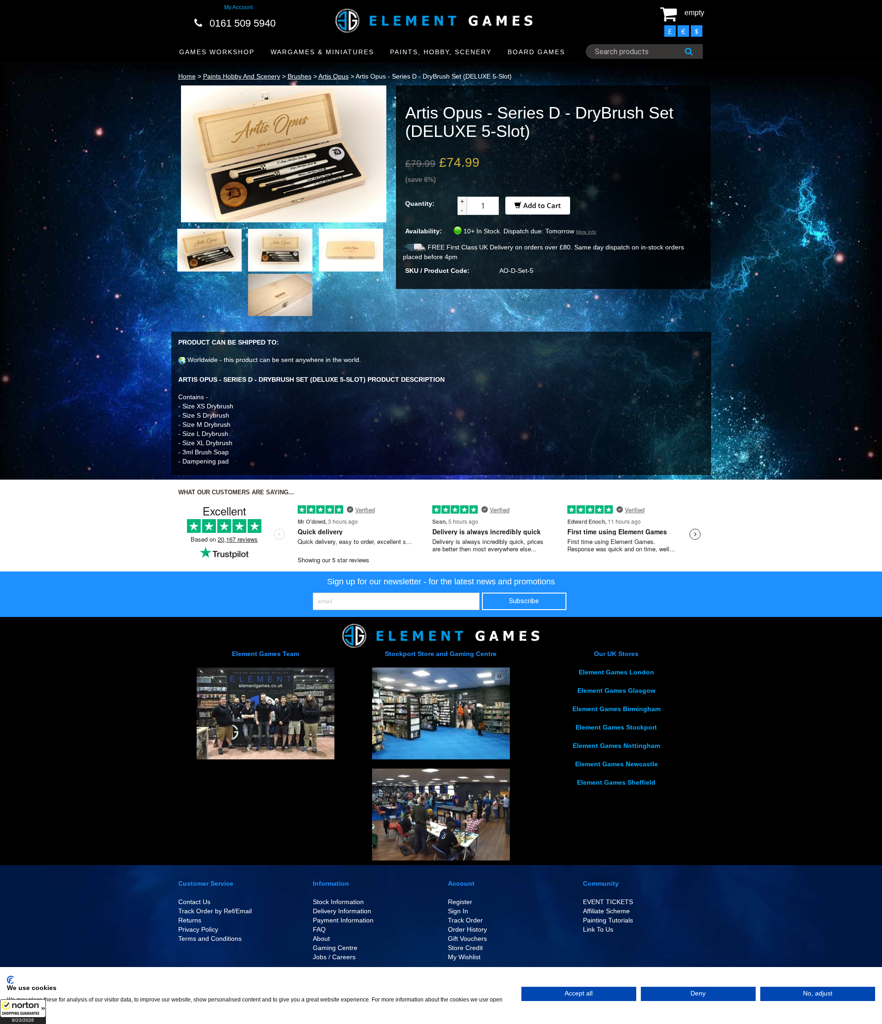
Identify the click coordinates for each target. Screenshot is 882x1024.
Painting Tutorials (608, 920)
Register (460, 901)
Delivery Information (342, 911)
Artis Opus (333, 76)
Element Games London (616, 672)
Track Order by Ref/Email (215, 911)
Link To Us (598, 929)
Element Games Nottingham (616, 745)
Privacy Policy (198, 929)
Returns (189, 920)
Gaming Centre (335, 947)
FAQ (319, 929)
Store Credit (465, 947)
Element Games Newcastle (616, 764)
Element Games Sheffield (616, 782)
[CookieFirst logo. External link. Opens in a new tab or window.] (10, 980)
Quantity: (420, 203)
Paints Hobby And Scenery (241, 76)
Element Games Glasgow (616, 690)
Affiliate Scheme (606, 911)
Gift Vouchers (467, 938)
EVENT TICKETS (608, 901)
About (321, 938)
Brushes (299, 76)
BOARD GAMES (536, 52)
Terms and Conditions (210, 938)
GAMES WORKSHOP (216, 52)
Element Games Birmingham (616, 709)
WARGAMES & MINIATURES (322, 52)
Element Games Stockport (616, 727)
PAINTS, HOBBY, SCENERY (441, 52)
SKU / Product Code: (437, 270)
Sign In (458, 911)
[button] (23, 1011)
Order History (467, 929)
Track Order (465, 920)
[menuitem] (217, 52)
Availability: (423, 231)
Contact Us (194, 901)
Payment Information (343, 920)
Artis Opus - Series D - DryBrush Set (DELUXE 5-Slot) (434, 76)
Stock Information (338, 901)
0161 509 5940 (242, 23)
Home (187, 76)
